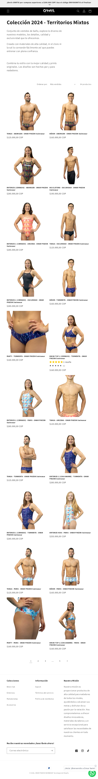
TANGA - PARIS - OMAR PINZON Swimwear (24, 589)
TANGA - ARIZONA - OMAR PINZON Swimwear (68, 420)
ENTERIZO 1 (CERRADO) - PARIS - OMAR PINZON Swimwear (26, 421)
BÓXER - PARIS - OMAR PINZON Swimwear (67, 589)
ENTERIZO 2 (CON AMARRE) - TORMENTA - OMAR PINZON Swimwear (69, 477)
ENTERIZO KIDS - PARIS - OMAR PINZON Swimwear (70, 533)
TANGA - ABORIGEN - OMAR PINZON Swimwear (26, 134)
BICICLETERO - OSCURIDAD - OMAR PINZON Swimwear (67, 189)
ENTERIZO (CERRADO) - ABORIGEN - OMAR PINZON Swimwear (27, 189)
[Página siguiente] (67, 661)
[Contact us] (92, 773)
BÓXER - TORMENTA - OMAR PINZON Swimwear (69, 300)
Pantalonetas (12, 699)
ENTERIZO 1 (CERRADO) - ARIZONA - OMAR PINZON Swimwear (27, 245)
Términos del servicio (44, 693)
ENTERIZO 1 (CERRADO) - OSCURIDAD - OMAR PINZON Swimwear (25, 301)
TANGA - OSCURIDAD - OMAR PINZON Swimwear (69, 244)
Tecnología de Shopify (61, 773)
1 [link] (31, 660)
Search (38, 687)
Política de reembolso (44, 699)
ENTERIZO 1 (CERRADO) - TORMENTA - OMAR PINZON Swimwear (25, 534)
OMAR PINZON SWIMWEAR (44, 773)
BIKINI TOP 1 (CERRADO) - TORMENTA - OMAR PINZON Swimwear (68, 357)
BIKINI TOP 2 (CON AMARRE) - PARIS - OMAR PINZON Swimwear (67, 644)
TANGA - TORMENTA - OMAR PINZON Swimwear (26, 476)
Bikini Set (11, 687)
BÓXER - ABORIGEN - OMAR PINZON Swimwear (68, 134)
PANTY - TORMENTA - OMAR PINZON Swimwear (26, 356)
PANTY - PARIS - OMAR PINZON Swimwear (24, 643)
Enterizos (11, 693)
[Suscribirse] (52, 751)
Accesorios (11, 705)
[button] (8, 11)
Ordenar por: (42, 84)
